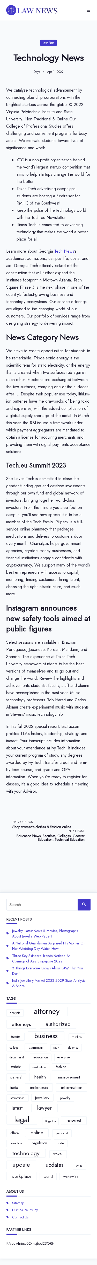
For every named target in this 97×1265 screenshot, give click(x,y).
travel (58, 1154)
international (17, 1098)
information (71, 1087)
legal (21, 1120)
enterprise (63, 1057)
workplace (21, 1176)
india (14, 1087)
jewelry (65, 1097)
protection (16, 1143)
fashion (61, 1066)
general (16, 1077)
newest (73, 1120)
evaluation (39, 1067)
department (17, 1057)
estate (16, 1067)
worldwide (70, 1176)
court (56, 1048)
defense (73, 1047)
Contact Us (20, 1217)
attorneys (21, 1024)
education (40, 1057)
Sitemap (18, 1203)
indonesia (39, 1087)
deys (37, 71)
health (40, 1077)
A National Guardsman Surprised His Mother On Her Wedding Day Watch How (48, 946)
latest (17, 1107)
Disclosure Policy (25, 1210)
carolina (77, 1037)
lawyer (44, 1108)
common (36, 1047)
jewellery (42, 1098)
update (21, 1165)
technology (26, 1153)
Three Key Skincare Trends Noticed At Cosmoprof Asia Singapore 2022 (41, 958)
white (79, 1166)
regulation (39, 1143)
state (60, 1143)
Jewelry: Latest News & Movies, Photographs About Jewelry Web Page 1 (45, 933)
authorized (58, 1024)
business (46, 1035)
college (14, 1048)
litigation (50, 1121)
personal (62, 1133)
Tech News (64, 251)
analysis (15, 1013)
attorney (46, 1011)
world (48, 1176)
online (37, 1132)
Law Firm (48, 43)
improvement (69, 1077)
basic (15, 1036)
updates (54, 1165)
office (14, 1133)
